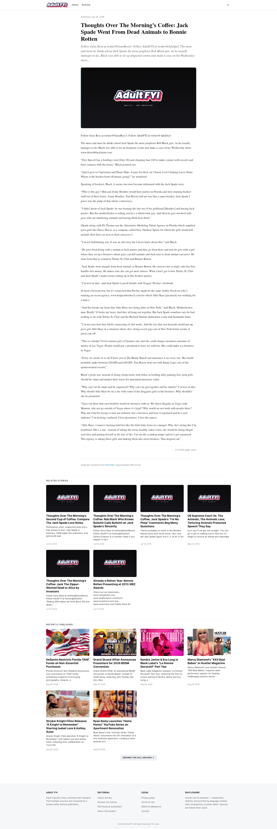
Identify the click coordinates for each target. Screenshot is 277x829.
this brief (109, 465)
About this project (107, 811)
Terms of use (148, 802)
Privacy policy (148, 797)
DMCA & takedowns (151, 806)
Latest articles (105, 797)
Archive (86, 4)
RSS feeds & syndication (110, 806)
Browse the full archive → (138, 757)
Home (75, 4)
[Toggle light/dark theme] (228, 5)
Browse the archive (107, 802)
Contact (145, 811)
